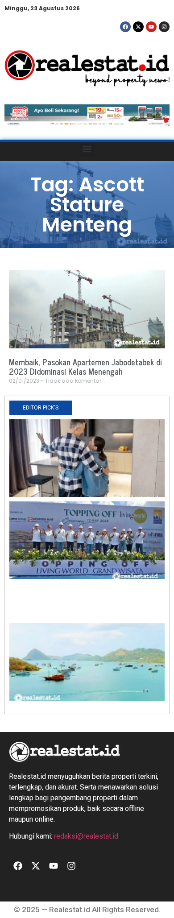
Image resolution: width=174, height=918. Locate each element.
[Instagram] (164, 26)
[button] (87, 149)
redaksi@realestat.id (86, 836)
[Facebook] (125, 26)
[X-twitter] (138, 26)
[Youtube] (151, 26)
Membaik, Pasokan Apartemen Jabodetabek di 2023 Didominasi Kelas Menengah (85, 366)
